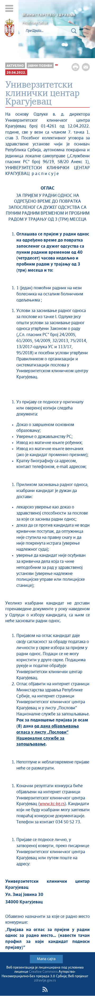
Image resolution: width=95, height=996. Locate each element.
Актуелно (15, 65)
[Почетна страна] (9, 28)
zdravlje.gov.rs (45, 980)
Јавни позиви (40, 65)
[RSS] (45, 989)
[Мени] (9, 8)
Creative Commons (43, 972)
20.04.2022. (16, 72)
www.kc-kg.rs (52, 804)
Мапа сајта (46, 959)
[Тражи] (73, 31)
